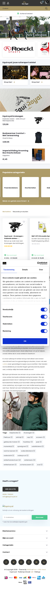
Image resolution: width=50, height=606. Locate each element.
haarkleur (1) (28, 442)
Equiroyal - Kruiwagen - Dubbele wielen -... (14, 237)
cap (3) (30, 437)
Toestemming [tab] (8, 270)
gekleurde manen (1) (12, 442)
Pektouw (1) (8, 437)
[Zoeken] (46, 8)
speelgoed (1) (22, 446)
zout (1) (39, 465)
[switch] (44, 317)
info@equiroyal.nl (10, 497)
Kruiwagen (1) (29, 433)
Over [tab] (41, 270)
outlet (5, 364)
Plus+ (35, 569)
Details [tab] (25, 270)
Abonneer (39, 517)
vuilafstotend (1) (38, 446)
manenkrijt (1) (9, 446)
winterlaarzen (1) (10, 465)
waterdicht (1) (9, 455)
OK (25, 341)
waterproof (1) (23, 455)
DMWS (29, 569)
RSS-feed (42, 569)
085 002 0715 (10, 489)
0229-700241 (8, 494)
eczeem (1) (40, 437)
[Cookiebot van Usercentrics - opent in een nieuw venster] (37, 263)
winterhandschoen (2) (12, 460)
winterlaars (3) (29, 460)
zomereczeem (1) (26, 465)
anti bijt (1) (19, 437)
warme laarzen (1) (11, 451)
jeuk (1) (39, 442)
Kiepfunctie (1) (15, 433)
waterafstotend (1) (28, 451)
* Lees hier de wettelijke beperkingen (15, 522)
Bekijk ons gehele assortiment (15, 201)
